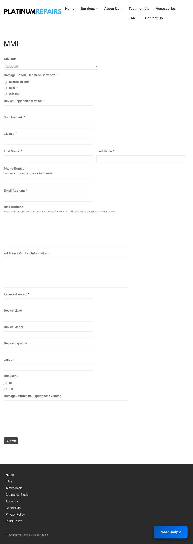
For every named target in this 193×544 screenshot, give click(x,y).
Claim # (10, 134)
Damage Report (19, 82)
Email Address (15, 191)
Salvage (14, 93)
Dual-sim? (11, 376)
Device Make (13, 311)
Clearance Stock (17, 494)
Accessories (166, 8)
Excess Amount (16, 294)
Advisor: (10, 59)
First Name (13, 151)
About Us (111, 8)
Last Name (105, 151)
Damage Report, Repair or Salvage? (31, 75)
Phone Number (14, 169)
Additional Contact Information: (26, 253)
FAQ (132, 17)
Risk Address (13, 207)
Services (88, 8)
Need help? (171, 532)
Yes (11, 388)
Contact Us (154, 17)
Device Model (13, 327)
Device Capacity (15, 343)
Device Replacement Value (24, 101)
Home (69, 8)
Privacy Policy (15, 514)
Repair (13, 88)
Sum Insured (14, 117)
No (11, 383)
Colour (9, 360)
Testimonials (139, 8)
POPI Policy (14, 521)
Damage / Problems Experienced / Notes (32, 396)
